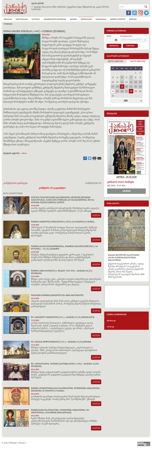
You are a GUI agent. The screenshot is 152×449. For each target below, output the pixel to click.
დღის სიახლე (113, 204)
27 (126, 91)
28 (131, 91)
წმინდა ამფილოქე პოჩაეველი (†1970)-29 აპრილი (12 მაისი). (63, 222)
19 (122, 86)
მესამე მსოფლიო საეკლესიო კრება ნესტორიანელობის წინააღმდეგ (123, 258)
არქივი (126, 191)
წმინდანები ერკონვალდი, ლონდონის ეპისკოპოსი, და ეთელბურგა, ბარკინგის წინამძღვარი (60, 411)
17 (113, 86)
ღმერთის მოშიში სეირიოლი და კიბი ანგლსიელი (57, 295)
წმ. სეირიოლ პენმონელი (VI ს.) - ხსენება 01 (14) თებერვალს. (63, 317)
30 (140, 91)
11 (117, 82)
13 (126, 82)
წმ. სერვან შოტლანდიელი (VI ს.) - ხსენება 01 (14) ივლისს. (61, 342)
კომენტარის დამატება (15, 183)
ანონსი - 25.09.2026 (126, 177)
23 (140, 86)
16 (140, 82)
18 (117, 86)
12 (122, 82)
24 (113, 91)
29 (135, 91)
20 (126, 86)
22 (135, 86)
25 (117, 91)
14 (131, 82)
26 (122, 91)
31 (113, 96)
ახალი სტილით (137, 61)
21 (131, 86)
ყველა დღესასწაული (131, 40)
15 (135, 82)
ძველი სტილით (115, 61)
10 (113, 82)
